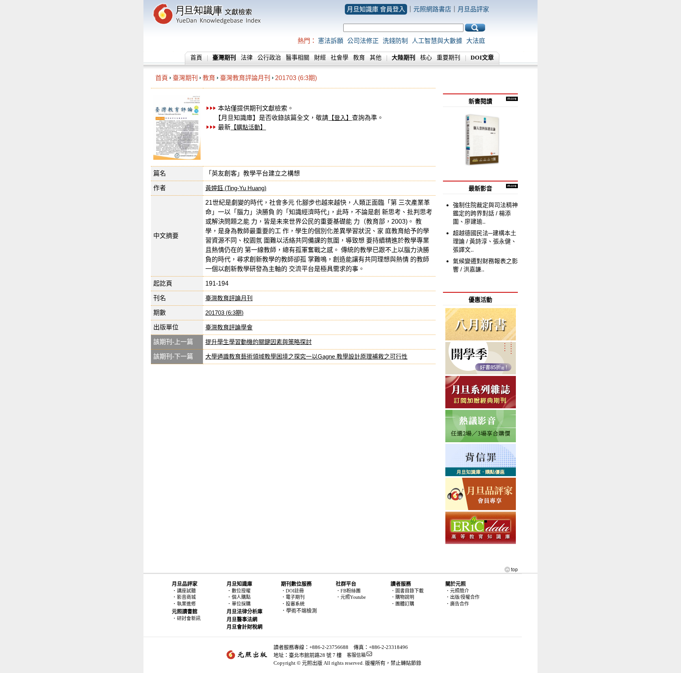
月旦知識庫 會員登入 (376, 9)
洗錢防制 (395, 40)
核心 (426, 57)
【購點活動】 (248, 127)
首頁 (196, 57)
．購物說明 (402, 597)
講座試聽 (186, 591)
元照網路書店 (432, 9)
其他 (375, 57)
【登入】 (340, 117)
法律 (247, 57)
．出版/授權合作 (462, 597)
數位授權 (241, 591)
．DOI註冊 (292, 591)
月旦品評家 (473, 9)
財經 (320, 57)
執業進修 (186, 604)
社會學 (339, 57)
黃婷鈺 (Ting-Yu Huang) (235, 188)
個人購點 (241, 597)
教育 (359, 57)
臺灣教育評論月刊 (245, 78)
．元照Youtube (351, 597)
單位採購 (241, 604)
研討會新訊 (189, 618)
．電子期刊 (293, 597)
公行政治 (269, 57)
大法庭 (475, 40)
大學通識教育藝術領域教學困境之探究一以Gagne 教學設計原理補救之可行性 (306, 356)
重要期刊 (448, 57)
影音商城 (186, 597)
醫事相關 (297, 57)
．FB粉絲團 (348, 591)
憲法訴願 (330, 40)
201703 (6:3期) (296, 78)
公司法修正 (363, 40)
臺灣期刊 (185, 78)
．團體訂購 (402, 604)
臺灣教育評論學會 (229, 327)
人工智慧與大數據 (437, 40)
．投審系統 (293, 604)
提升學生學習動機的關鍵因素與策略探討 (258, 341)
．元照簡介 (457, 591)
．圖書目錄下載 (407, 591)
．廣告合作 (457, 604)
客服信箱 (356, 655)
